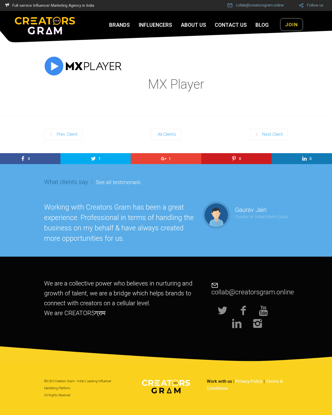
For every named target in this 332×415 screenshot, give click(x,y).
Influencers (155, 25)
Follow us (315, 5)
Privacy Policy (248, 381)
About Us (193, 25)
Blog (262, 25)
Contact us (231, 25)
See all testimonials (118, 182)
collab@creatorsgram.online (260, 5)
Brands (119, 25)
